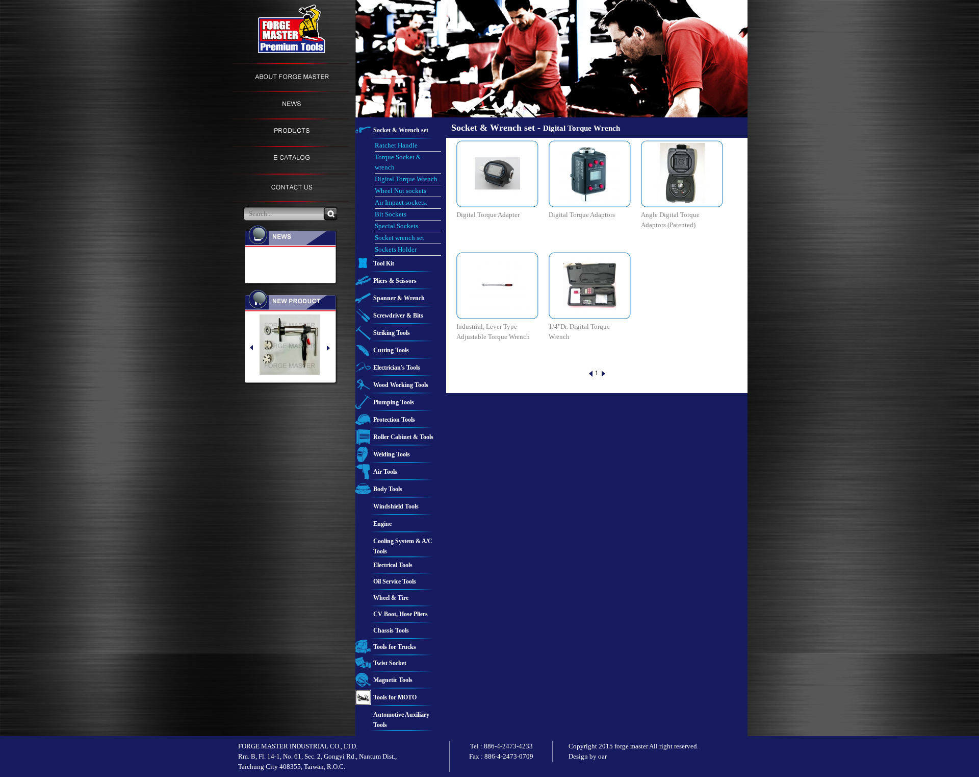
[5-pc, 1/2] (299, 344)
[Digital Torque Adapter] (498, 172)
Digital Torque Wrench (406, 179)
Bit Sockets (390, 214)
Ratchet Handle (396, 145)
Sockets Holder (396, 249)
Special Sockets (396, 226)
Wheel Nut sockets (400, 191)
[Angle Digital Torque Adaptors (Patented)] (682, 172)
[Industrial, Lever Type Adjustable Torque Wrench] (498, 284)
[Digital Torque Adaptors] (590, 172)
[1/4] (590, 284)
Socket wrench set (399, 237)
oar (602, 756)
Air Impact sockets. (401, 202)
